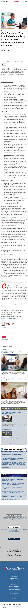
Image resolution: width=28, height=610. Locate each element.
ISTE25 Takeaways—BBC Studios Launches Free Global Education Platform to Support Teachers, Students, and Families (13, 458)
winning (10, 314)
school (2, 314)
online (11, 312)
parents (23, 312)
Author (2, 281)
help (23, 310)
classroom (12, 310)
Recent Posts (8, 281)
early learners (18, 310)
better (3, 310)
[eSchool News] (4, 1)
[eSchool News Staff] (4, 288)
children (7, 310)
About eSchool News (14, 578)
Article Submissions (14, 587)
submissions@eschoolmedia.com (8, 318)
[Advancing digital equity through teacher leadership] (14, 398)
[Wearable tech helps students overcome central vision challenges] (7, 436)
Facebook (14, 595)
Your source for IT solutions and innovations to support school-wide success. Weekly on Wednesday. (14, 530)
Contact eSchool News (14, 586)
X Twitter (14, 597)
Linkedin (14, 598)
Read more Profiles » (7, 444)
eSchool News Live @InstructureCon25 (11, 454)
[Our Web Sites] (14, 550)
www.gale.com (6, 276)
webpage (14, 251)
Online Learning (17, 312)
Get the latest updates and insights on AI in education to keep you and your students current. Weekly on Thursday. (14, 542)
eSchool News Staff (13, 284)
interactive (3, 312)
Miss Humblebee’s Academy (7, 217)
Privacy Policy (9, 339)
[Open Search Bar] (22, 1)
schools (6, 314)
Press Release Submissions (14, 589)
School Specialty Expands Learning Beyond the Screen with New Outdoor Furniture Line (14, 496)
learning (8, 312)
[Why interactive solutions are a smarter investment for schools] (14, 370)
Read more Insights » (7, 467)
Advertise (14, 571)
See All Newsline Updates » (9, 499)
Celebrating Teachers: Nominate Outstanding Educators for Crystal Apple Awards (13, 492)
